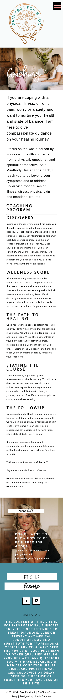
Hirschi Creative (42, 696)
